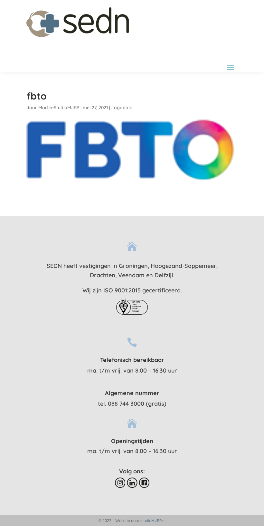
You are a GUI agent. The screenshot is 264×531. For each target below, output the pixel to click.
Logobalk (121, 107)
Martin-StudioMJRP (58, 107)
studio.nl (152, 520)
